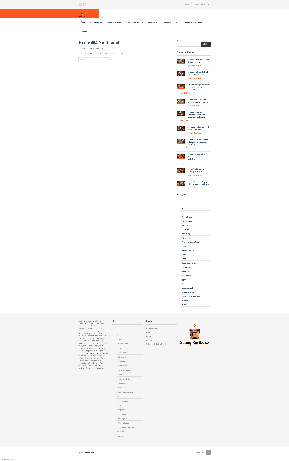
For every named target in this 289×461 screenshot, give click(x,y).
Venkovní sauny (171, 22)
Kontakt (205, 4)
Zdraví (84, 31)
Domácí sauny (96, 22)
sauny (184, 259)
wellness (185, 300)
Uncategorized (187, 288)
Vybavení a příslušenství (192, 22)
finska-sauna (186, 225)
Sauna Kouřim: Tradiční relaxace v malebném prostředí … (198, 141)
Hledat (179, 40)
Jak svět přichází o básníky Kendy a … (196, 170)
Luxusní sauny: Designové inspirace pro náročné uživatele (198, 87)
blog (183, 213)
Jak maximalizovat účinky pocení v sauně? (198, 128)
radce (184, 246)
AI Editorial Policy (7, 459)
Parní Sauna (186, 238)
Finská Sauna (187, 221)
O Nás (195, 4)
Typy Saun (152, 22)
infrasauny (186, 234)
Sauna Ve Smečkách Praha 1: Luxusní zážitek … (196, 156)
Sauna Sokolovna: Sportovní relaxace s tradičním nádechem (196, 114)
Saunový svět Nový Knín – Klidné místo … (198, 61)
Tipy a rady (186, 275)
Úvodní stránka (152, 329)
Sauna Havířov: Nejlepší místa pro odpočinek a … (198, 183)
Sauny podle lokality (134, 22)
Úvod (83, 22)
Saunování (186, 255)
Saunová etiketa (114, 22)
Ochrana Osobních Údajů (156, 344)
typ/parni (185, 280)
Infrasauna (186, 229)
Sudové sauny (187, 271)
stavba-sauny (187, 267)
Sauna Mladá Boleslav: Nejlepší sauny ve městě (197, 100)
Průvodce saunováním (190, 242)
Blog (187, 4)
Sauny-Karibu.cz (195, 66)
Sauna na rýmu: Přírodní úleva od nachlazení (198, 73)
